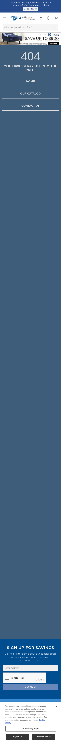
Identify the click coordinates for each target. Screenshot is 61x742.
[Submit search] (54, 27)
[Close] (56, 706)
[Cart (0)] (56, 18)
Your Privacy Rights (30, 729)
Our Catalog (30, 93)
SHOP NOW (30, 9)
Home (30, 81)
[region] (30, 722)
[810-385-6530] (48, 18)
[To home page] (22, 18)
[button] (4, 18)
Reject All (17, 737)
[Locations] (40, 18)
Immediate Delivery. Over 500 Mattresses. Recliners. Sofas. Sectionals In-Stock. (30, 3)
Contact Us (30, 105)
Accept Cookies (44, 737)
